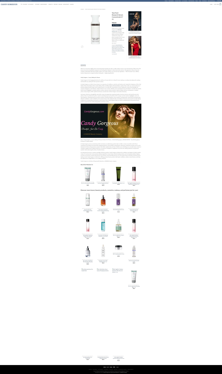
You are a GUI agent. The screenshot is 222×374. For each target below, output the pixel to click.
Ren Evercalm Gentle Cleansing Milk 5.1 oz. (87, 184)
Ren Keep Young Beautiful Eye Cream (103, 184)
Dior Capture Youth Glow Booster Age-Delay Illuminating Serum (103, 210)
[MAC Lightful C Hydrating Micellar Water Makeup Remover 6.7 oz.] (88, 225)
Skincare (60, 4)
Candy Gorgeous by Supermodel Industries (111, 372)
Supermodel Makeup (211, 0)
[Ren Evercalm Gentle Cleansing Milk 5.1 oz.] (134, 276)
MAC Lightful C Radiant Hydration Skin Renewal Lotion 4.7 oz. (118, 358)
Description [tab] (83, 65)
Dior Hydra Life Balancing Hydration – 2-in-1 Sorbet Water (103, 236)
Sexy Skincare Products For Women (95, 9)
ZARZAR (121, 372)
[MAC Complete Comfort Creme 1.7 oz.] (118, 247)
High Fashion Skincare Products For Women (118, 48)
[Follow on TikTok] (219, 0)
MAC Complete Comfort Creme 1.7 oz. (118, 255)
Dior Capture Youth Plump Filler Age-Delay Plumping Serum (88, 261)
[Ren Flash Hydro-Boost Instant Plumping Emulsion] (103, 311)
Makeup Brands (43, 4)
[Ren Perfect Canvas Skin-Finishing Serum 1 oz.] (103, 251)
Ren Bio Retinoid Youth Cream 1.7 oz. (118, 210)
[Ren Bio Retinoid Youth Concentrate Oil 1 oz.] (134, 200)
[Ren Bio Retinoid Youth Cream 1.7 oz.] (118, 200)
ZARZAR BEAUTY (66, 4)
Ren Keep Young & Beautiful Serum (134, 261)
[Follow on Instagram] (218, 0)
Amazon (166, 0)
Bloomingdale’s (171, 0)
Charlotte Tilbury (178, 0)
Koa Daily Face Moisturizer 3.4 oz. (119, 183)
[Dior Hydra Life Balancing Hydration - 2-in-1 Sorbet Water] (103, 225)
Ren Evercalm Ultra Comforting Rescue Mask (87, 210)
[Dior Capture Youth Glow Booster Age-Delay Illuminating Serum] (103, 200)
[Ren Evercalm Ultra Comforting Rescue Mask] (88, 200)
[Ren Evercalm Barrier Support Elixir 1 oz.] (118, 225)
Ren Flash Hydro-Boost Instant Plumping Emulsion (103, 358)
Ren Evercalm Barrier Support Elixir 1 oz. (118, 236)
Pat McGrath (204, 0)
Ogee (200, 0)
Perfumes (56, 4)
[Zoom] (82, 47)
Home (82, 9)
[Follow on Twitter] (220, 0)
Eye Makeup (25, 4)
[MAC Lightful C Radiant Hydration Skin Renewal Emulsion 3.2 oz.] (134, 225)
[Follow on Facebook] (217, 0)
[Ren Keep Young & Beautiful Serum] (134, 251)
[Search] (21, 4)
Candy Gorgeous (9, 4)
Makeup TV (50, 4)
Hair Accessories (191, 0)
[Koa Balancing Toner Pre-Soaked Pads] (88, 311)
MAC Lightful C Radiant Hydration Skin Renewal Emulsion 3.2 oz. (134, 184)
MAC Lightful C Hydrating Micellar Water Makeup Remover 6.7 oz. (87, 236)
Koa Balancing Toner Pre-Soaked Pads (87, 358)
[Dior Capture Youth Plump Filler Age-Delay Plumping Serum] (88, 251)
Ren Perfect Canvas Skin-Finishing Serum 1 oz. (103, 261)
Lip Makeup (37, 4)
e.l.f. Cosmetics (184, 0)
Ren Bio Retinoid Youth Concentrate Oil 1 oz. (134, 210)
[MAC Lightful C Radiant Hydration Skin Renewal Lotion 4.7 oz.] (118, 311)
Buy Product (116, 25)
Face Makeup (30, 4)
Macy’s (197, 0)
